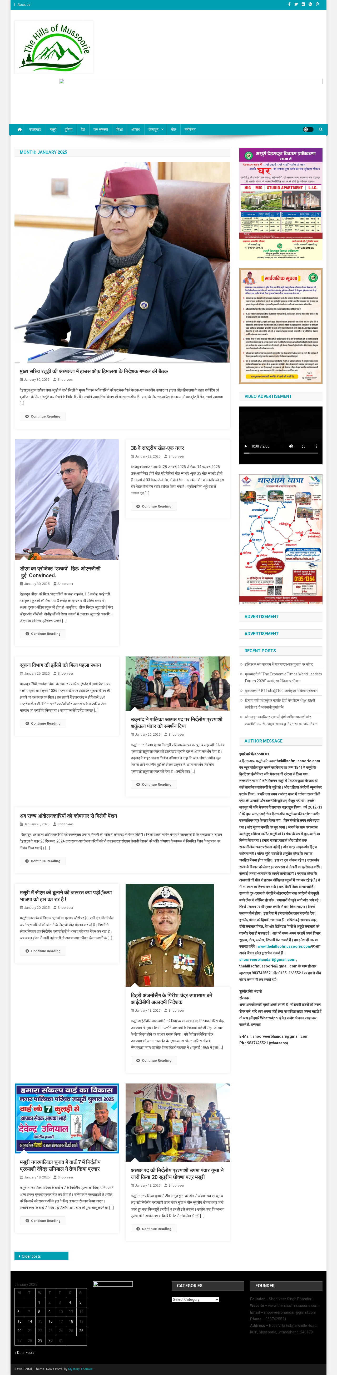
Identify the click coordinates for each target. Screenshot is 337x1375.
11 (71, 1312)
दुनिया (68, 129)
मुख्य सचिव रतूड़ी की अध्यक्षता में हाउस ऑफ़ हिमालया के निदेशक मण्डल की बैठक (94, 371)
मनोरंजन (190, 129)
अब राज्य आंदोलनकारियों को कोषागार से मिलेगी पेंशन (68, 816)
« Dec (18, 1353)
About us (23, 5)
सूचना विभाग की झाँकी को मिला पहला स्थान (60, 665)
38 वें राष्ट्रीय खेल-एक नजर (157, 448)
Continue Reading (45, 416)
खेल (173, 129)
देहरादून (153, 129)
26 (81, 1331)
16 (50, 1321)
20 (19, 1331)
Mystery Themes (80, 1369)
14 (30, 1321)
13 (19, 1321)
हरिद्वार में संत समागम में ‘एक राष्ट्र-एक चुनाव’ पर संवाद (279, 664)
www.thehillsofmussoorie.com (284, 946)
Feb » (30, 1353)
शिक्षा (119, 129)
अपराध (135, 129)
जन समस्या (100, 129)
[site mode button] (308, 129)
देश (83, 129)
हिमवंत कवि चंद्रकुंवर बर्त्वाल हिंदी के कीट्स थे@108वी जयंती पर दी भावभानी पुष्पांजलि (280, 703)
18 (71, 1321)
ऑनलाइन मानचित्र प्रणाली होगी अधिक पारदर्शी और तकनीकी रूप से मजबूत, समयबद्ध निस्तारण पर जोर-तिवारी (281, 720)
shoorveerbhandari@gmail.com (267, 959)
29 (40, 1340)
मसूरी (53, 129)
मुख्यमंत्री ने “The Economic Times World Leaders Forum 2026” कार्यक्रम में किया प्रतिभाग (283, 677)
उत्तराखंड (35, 129)
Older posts (31, 1256)
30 (50, 1340)
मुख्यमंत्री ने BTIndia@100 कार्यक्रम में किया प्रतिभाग (281, 691)
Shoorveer (65, 380)
